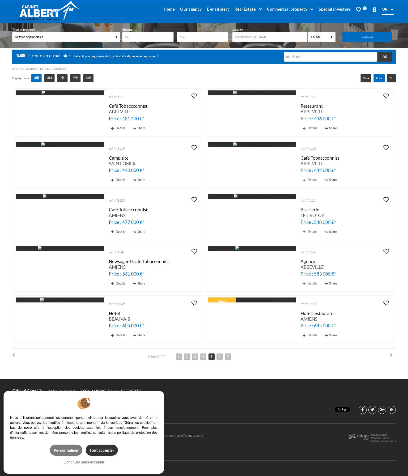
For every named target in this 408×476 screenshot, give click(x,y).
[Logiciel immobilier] (359, 438)
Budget (127, 29)
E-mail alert (218, 9)
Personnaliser (66, 450)
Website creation (380, 438)
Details (120, 128)
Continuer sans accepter (84, 462)
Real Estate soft (379, 435)
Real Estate (245, 9)
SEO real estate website (383, 441)
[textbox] (269, 37)
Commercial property (287, 9)
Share (141, 128)
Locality (237, 29)
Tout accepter (101, 450)
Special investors (335, 9)
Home (169, 9)
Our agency (191, 9)
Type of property (23, 29)
